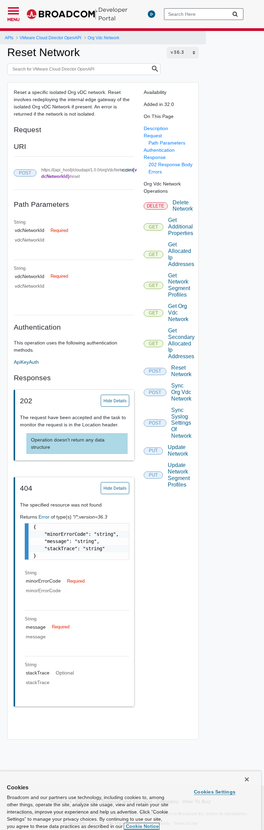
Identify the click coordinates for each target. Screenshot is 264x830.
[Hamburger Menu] (13, 10)
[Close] (247, 779)
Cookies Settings (214, 792)
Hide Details (114, 400)
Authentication (159, 150)
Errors (155, 171)
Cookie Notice (141, 826)
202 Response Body (170, 164)
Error (44, 517)
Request (153, 135)
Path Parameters (166, 143)
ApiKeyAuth (26, 362)
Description (156, 128)
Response (155, 157)
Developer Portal (113, 14)
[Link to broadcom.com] (62, 14)
